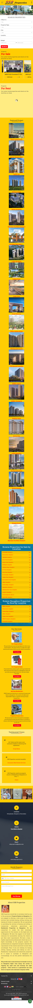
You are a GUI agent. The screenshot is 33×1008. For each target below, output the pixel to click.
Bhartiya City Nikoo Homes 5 (16, 227)
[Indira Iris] (16, 165)
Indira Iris (17, 174)
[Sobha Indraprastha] (16, 130)
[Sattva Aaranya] (16, 479)
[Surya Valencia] (16, 304)
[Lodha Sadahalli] (16, 444)
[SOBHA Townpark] (16, 392)
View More (17, 652)
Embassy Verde (16, 418)
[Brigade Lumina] (16, 496)
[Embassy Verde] (16, 409)
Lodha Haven (16, 279)
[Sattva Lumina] (16, 182)
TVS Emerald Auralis (16, 349)
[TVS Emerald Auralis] (16, 339)
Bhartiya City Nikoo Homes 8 (16, 540)
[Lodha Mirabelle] (16, 252)
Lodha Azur (16, 296)
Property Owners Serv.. (17, 716)
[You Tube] (19, 979)
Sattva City (16, 436)
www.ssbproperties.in (16, 859)
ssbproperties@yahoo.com (16, 844)
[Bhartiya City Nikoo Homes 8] (16, 531)
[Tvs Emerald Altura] (16, 461)
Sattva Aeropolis (16, 209)
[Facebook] (17, 979)
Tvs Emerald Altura (16, 471)
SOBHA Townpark (16, 401)
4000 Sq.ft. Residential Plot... (18, 74)
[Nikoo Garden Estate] (16, 322)
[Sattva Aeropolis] (16, 200)
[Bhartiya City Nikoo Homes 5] (16, 217)
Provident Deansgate (15, 244)
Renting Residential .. (17, 691)
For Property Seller (17, 667)
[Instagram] (21, 979)
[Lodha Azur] (16, 287)
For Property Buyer (17, 644)
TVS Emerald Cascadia (16, 366)
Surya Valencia (16, 314)
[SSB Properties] (16, 2)
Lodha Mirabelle (16, 261)
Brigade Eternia (16, 523)
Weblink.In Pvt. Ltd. (23, 995)
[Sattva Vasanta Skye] (16, 148)
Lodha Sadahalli (16, 453)
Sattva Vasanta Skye (16, 157)
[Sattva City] (16, 426)
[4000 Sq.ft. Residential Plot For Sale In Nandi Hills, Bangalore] (17, 66)
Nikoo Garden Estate (16, 331)
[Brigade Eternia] (16, 514)
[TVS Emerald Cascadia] (16, 357)
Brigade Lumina (16, 505)
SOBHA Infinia (16, 383)
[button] (16, 829)
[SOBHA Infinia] (16, 374)
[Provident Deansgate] (16, 235)
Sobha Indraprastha (16, 139)
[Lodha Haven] (16, 270)
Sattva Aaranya (16, 488)
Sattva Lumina (16, 192)
